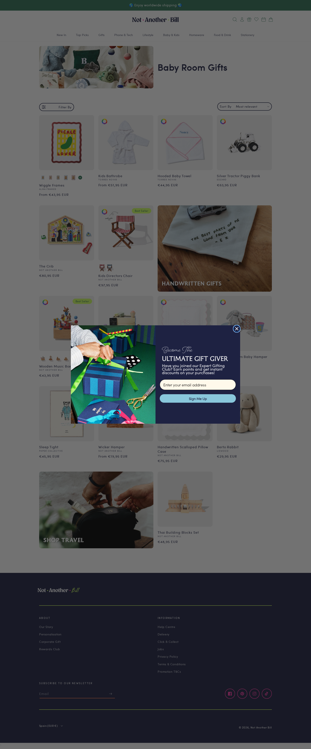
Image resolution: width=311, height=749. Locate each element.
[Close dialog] (236, 328)
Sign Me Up (198, 398)
